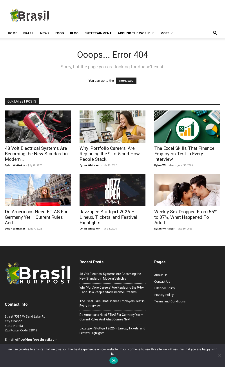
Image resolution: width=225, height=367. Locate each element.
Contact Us (162, 281)
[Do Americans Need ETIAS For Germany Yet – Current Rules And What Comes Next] (38, 190)
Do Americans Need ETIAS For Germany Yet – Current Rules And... (36, 217)
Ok (114, 360)
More (164, 33)
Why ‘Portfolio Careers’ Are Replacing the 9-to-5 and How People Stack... (110, 154)
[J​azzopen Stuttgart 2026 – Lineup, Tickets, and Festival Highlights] (112, 190)
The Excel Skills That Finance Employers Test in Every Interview (184, 154)
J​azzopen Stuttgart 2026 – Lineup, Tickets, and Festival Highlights (108, 217)
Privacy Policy (164, 295)
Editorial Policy (164, 288)
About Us (160, 275)
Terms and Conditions (170, 301)
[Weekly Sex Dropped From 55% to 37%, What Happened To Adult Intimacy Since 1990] (187, 190)
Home (12, 33)
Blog (74, 33)
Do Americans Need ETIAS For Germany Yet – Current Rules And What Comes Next (111, 317)
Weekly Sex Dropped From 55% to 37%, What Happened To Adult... (186, 217)
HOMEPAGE (126, 80)
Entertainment (98, 33)
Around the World (134, 33)
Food (59, 33)
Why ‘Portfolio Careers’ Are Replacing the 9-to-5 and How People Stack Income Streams (112, 290)
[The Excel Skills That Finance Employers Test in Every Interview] (187, 126)
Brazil (28, 33)
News (44, 33)
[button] (215, 33)
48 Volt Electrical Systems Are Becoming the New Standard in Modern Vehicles (110, 276)
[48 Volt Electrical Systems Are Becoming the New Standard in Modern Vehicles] (38, 126)
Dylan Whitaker (15, 165)
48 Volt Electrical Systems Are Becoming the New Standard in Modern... (36, 154)
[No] (219, 355)
